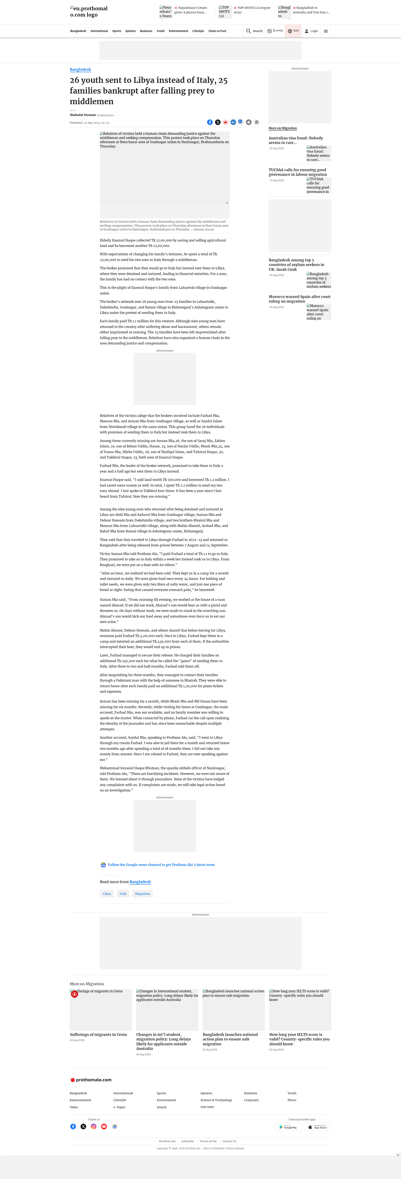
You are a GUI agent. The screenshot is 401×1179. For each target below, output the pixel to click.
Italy (123, 894)
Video (74, 1107)
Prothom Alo (167, 1141)
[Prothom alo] (90, 12)
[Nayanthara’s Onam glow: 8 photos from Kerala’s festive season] (166, 12)
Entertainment (178, 31)
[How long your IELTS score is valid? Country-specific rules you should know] (300, 1010)
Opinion (130, 31)
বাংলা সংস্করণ (207, 1107)
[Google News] (114, 1127)
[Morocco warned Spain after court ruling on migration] (319, 312)
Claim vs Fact (217, 31)
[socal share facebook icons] (210, 124)
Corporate (251, 1100)
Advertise (187, 1141)
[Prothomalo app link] (288, 1127)
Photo (292, 1100)
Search (161, 1107)
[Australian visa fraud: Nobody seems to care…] (319, 153)
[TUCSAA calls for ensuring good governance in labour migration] (319, 185)
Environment (166, 1100)
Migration (142, 894)
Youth (161, 31)
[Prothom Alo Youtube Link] (106, 1127)
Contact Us (229, 1141)
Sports (116, 31)
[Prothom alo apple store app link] (317, 1127)
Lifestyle (198, 31)
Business (146, 31)
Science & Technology (216, 1100)
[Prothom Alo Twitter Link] (85, 1127)
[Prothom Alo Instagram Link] (95, 1127)
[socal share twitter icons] (218, 124)
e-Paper (119, 1107)
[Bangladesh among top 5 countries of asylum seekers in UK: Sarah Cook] (319, 280)
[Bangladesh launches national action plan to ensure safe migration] (234, 1010)
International (99, 31)
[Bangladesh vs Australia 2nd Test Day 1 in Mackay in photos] (284, 12)
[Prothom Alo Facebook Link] (75, 1127)
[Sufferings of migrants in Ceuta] (101, 1010)
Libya (107, 894)
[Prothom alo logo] (91, 1081)
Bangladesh (78, 31)
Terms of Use (208, 1141)
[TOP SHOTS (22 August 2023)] (225, 12)
